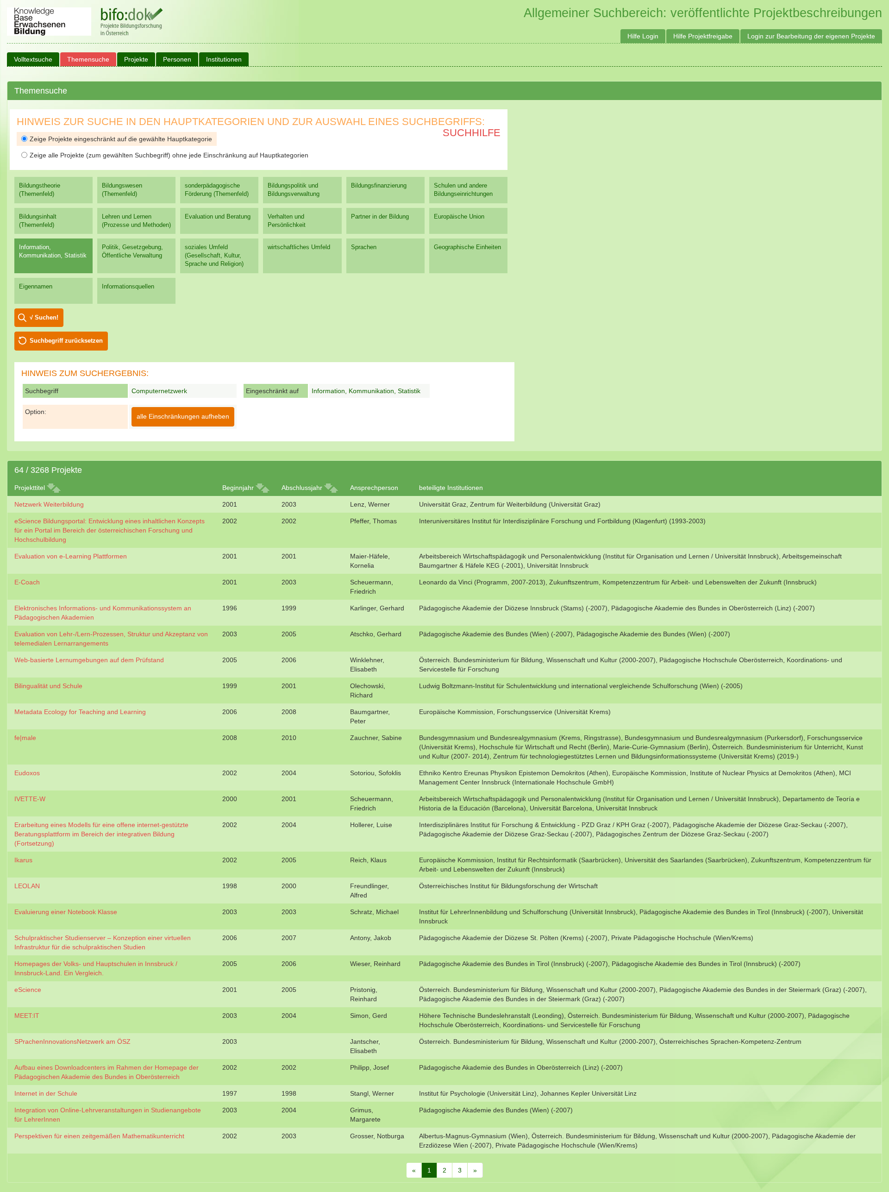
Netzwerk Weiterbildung (49, 504)
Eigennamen (35, 286)
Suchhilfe (472, 132)
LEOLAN (27, 886)
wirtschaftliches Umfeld (299, 247)
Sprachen (363, 247)
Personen (177, 59)
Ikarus (23, 860)
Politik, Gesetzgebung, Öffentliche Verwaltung (132, 251)
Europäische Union (459, 216)
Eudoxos (27, 773)
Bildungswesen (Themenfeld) (122, 189)
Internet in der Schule (45, 1093)
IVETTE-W (29, 799)
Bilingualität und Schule (48, 686)
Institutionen (224, 59)
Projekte (136, 59)
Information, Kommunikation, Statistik (53, 251)
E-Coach (27, 582)
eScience (27, 989)
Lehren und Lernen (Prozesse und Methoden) (136, 220)
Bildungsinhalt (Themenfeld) (37, 220)
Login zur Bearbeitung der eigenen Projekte (811, 36)
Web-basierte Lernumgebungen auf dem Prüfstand (89, 660)
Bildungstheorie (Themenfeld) (39, 189)
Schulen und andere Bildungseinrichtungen (463, 189)
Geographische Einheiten (467, 247)
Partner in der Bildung (380, 216)
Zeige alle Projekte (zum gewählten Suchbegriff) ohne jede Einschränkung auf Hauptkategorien (169, 155)
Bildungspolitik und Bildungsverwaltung (293, 189)
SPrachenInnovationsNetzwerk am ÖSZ (72, 1041)
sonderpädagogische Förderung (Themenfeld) (217, 189)
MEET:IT (26, 1015)
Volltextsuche (33, 59)
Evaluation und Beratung (217, 216)
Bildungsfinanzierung (379, 185)
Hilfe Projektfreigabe (702, 36)
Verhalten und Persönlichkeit (287, 220)
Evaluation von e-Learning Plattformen (70, 556)
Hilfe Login (642, 36)
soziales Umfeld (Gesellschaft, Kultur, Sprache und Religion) (214, 255)
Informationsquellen (128, 286)
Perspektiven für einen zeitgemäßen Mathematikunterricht (99, 1136)
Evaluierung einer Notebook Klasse (65, 912)
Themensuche (88, 59)
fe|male (25, 737)
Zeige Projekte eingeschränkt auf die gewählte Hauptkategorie (121, 139)
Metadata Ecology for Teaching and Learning (80, 711)
